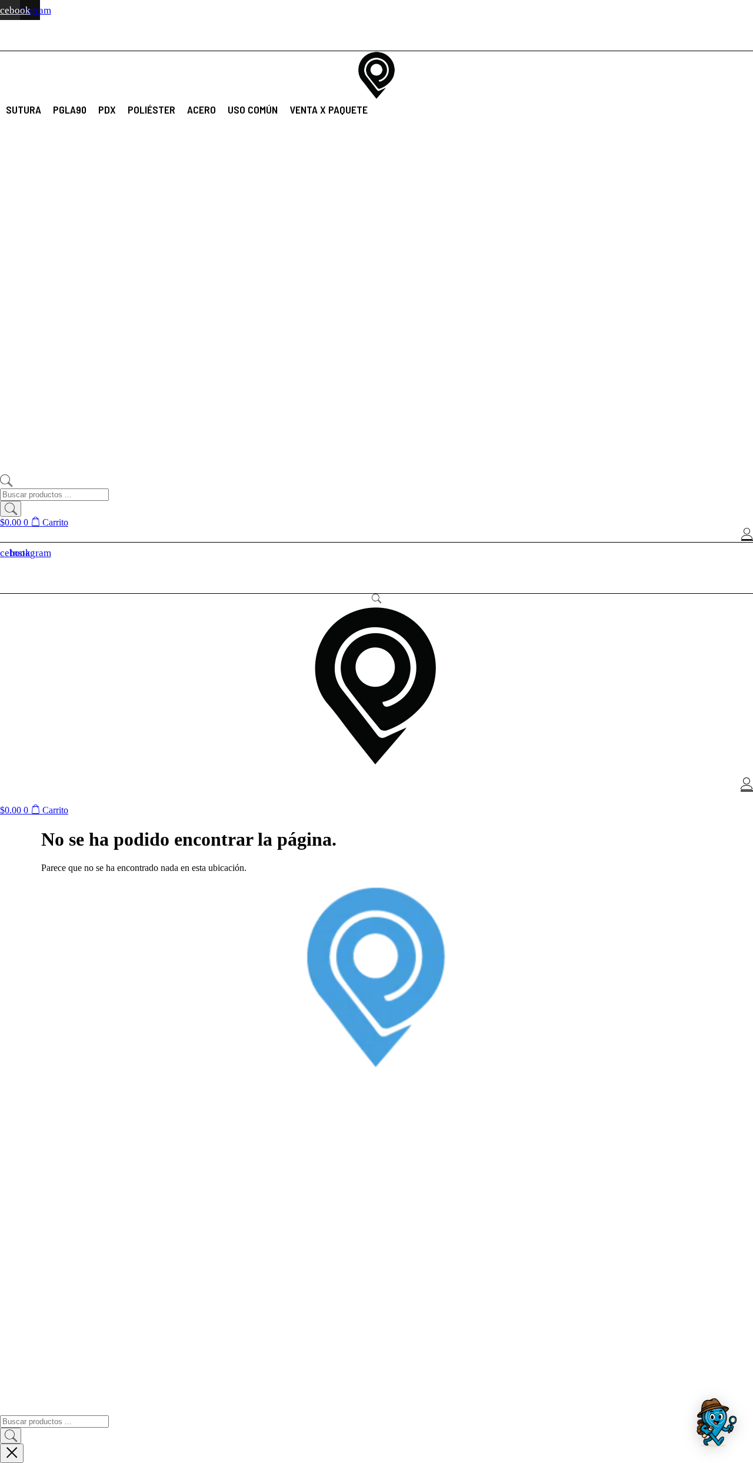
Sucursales (19, 1383)
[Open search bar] (6, 483)
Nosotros (15, 1351)
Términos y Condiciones (41, 1335)
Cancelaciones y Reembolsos (50, 1229)
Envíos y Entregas (32, 1213)
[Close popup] (12, 1453)
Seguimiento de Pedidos (41, 1261)
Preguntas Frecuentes (37, 1245)
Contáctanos (21, 1367)
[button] (23, 109)
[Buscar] (10, 509)
